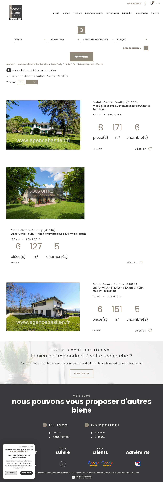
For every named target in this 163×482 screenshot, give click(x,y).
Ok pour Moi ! (26, 473)
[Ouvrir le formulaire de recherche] (81, 30)
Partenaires (116, 472)
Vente (67, 64)
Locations (77, 13)
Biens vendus (142, 13)
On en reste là (24, 447)
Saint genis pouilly (86, 64)
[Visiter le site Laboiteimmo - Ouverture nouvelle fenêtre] (81, 478)
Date (30, 82)
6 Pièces (100, 432)
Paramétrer (11, 473)
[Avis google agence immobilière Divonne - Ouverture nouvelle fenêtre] (93, 464)
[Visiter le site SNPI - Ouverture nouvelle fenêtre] (138, 464)
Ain (74, 64)
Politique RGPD (127, 472)
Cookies (136, 472)
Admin (107, 472)
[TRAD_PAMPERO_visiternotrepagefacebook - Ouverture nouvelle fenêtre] (63, 464)
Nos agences (113, 13)
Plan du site (86, 472)
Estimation (127, 13)
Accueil (56, 13)
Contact (155, 13)
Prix (21, 82)
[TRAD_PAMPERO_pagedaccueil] (16, 20)
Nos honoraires (74, 472)
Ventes (66, 13)
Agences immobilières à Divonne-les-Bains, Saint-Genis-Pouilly (34, 64)
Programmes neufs (94, 13)
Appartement (61, 436)
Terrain (57, 432)
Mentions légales (97, 472)
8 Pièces (100, 436)
